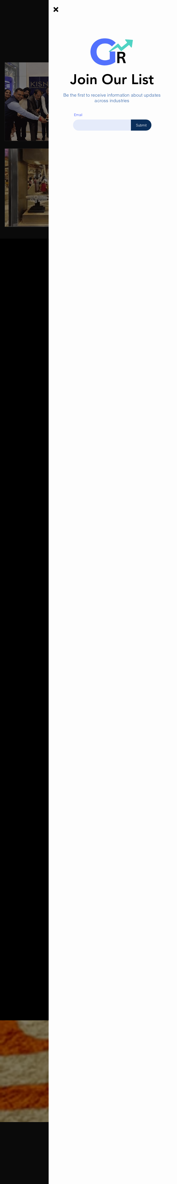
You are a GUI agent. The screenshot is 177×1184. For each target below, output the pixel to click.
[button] (56, 9)
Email (78, 115)
